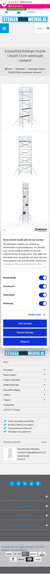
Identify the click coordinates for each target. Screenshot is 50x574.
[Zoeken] (48, 28)
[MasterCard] (29, 559)
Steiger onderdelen (11, 380)
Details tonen (34, 314)
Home (9, 69)
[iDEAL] (17, 554)
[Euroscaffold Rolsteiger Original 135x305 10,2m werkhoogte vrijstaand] (9, 453)
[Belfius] (33, 554)
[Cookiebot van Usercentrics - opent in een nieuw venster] (35, 230)
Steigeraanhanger (11, 385)
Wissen (44, 442)
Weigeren (25, 341)
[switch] (43, 286)
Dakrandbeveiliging (11, 390)
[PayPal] (13, 559)
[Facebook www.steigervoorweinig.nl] (12, 483)
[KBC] (41, 554)
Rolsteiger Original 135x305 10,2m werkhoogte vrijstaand (32, 452)
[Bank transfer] (9, 554)
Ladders (6, 395)
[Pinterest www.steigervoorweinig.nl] (25, 483)
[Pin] (25, 554)
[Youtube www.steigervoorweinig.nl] (31, 483)
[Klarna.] (21, 559)
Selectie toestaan (25, 332)
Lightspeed (5, 550)
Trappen (7, 400)
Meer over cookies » (36, 9)
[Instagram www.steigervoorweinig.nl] (38, 483)
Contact (31, 11)
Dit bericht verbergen (16, 9)
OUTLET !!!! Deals (11, 410)
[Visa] (37, 559)
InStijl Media (22, 550)
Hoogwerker (8, 405)
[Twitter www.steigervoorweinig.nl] (18, 483)
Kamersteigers (9, 375)
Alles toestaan (25, 323)
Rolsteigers (21, 69)
